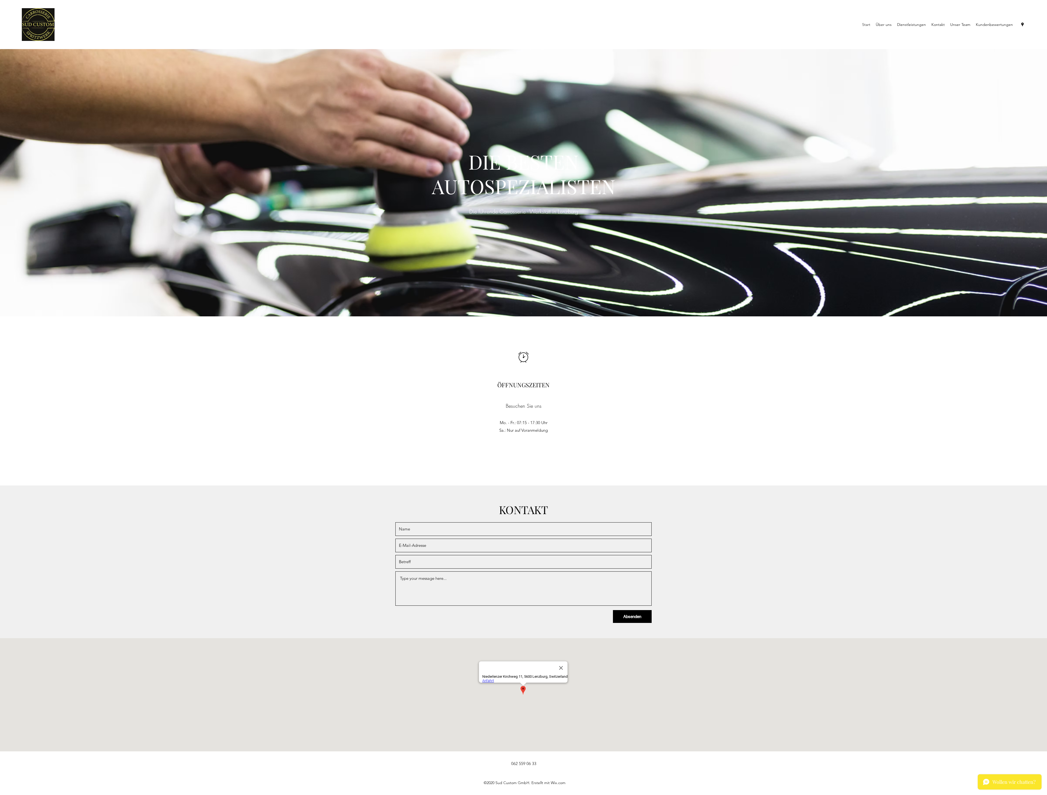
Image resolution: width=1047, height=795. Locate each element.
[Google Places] (1022, 24)
